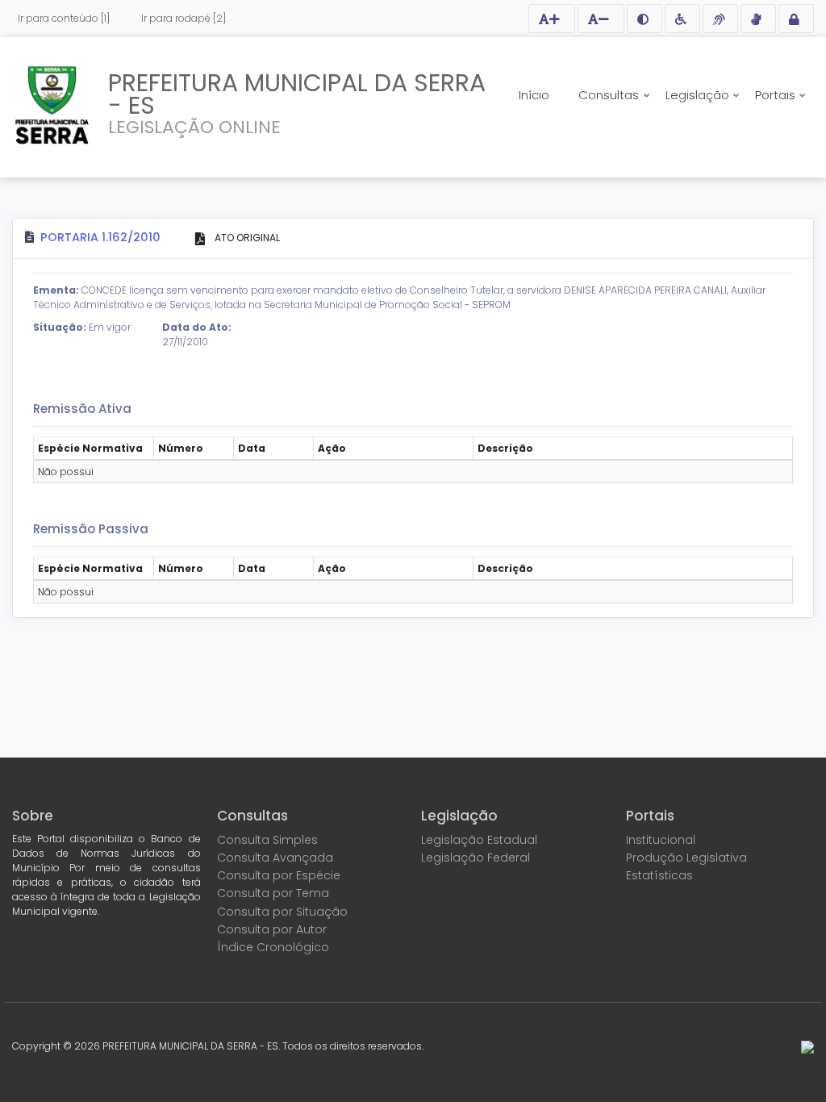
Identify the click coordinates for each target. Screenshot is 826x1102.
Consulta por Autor (272, 929)
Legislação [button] (698, 94)
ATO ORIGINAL (246, 237)
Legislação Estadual (479, 840)
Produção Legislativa (686, 857)
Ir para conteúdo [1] (64, 18)
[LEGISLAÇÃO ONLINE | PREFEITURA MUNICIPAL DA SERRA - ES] (52, 104)
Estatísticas (659, 875)
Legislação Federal (475, 857)
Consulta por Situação (282, 912)
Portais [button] (777, 94)
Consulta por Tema (273, 893)
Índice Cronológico (273, 947)
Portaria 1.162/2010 (100, 237)
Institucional (660, 840)
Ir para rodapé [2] (183, 18)
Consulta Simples (267, 840)
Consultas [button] (610, 94)
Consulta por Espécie (278, 875)
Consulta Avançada (275, 857)
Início (534, 94)
